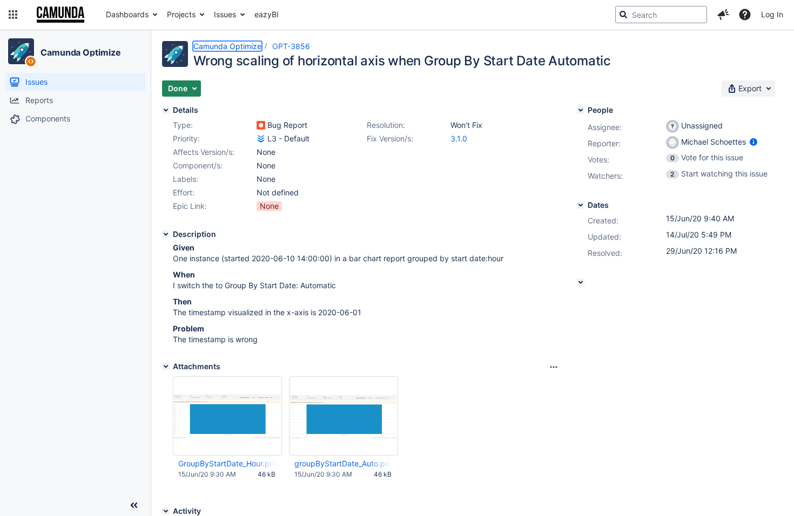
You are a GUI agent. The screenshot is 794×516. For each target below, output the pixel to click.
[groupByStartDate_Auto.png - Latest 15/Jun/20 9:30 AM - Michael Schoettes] (344, 416)
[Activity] (166, 511)
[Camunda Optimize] (21, 51)
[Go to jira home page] (60, 14)
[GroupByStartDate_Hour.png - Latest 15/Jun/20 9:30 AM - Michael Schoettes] (227, 415)
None (269, 206)
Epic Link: (190, 206)
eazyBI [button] (266, 14)
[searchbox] (661, 14)
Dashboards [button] (127, 14)
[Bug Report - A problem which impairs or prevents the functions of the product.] (261, 125)
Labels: (185, 179)
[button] (13, 14)
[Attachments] (166, 366)
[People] (580, 110)
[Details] (166, 110)
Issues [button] (225, 14)
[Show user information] (753, 141)
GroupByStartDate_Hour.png (226, 463)
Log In (772, 14)
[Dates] (580, 205)
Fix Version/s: (390, 138)
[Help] (744, 14)
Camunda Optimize (80, 52)
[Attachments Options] (554, 367)
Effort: (183, 192)
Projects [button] (181, 14)
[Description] (166, 234)
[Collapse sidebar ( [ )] (134, 505)
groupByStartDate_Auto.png (343, 463)
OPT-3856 (291, 46)
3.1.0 (458, 138)
